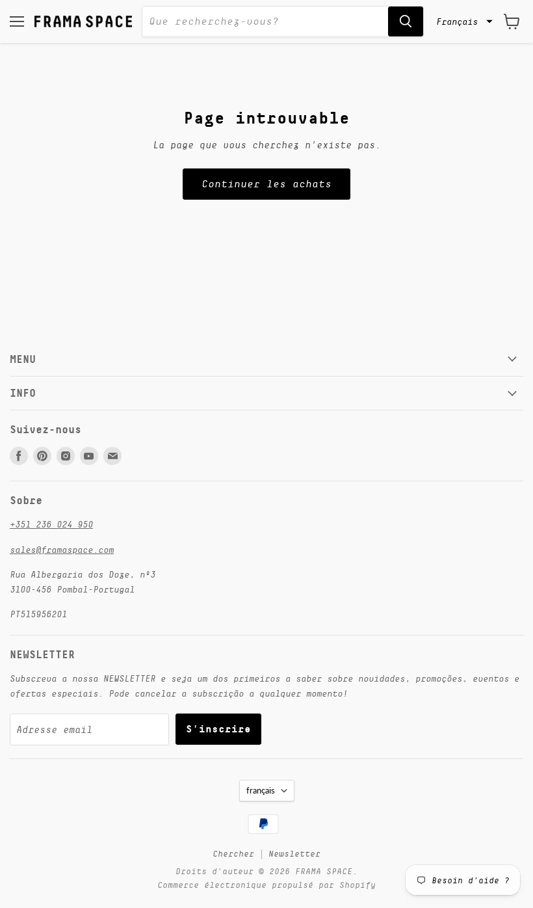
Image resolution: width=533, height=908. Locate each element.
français (260, 790)
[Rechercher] (405, 21)
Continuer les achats (267, 184)
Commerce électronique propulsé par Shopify (266, 885)
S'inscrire (218, 729)
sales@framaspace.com (62, 549)
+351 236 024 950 (51, 524)
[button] (462, 21)
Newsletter (294, 854)
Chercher (233, 854)
